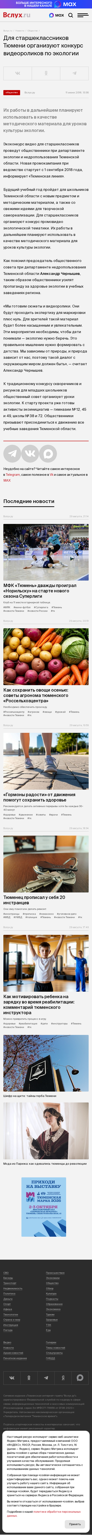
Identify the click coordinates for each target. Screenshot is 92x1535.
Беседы (8, 1278)
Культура (51, 1293)
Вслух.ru (16, 15)
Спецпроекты (54, 1353)
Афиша (7, 1309)
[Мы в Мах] (56, 15)
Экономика (53, 1309)
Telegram (13, 474)
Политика (9, 1293)
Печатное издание (15, 1358)
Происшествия (55, 1272)
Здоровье (52, 1319)
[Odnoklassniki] (28, 1378)
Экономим (53, 1278)
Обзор (49, 1288)
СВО (6, 1272)
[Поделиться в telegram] (74, 73)
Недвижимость (12, 1288)
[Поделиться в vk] (18, 73)
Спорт (7, 1304)
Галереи (51, 1342)
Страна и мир (11, 1319)
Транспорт (9, 1283)
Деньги (8, 1299)
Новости (19, 30)
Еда (48, 1330)
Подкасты (52, 1299)
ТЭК (48, 1325)
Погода (8, 1330)
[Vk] (11, 1378)
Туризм (50, 1314)
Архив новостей (13, 1353)
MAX (6, 480)
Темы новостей (55, 1347)
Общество (32, 30)
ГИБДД (50, 1358)
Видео (7, 1342)
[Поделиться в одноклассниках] (46, 73)
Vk (51, 474)
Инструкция (10, 1325)
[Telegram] (45, 1378)
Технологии (10, 1314)
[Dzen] (62, 1378)
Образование (54, 1304)
